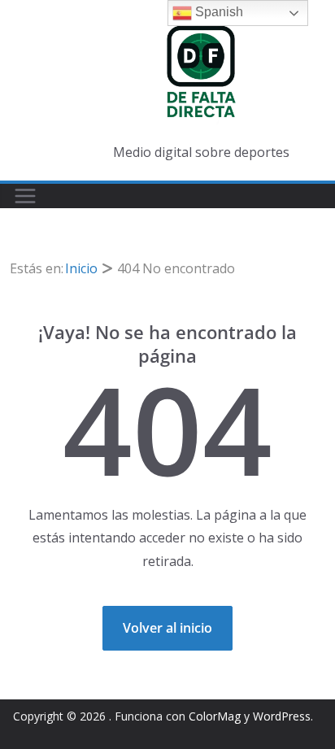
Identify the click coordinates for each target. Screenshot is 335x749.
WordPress (282, 716)
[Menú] (25, 196)
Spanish (217, 12)
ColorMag (215, 716)
